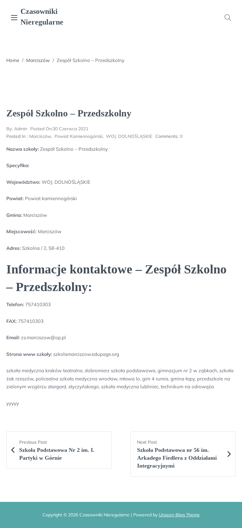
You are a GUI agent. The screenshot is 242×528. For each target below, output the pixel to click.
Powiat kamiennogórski (78, 136)
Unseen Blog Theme (179, 515)
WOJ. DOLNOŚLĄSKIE (129, 136)
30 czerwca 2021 (59, 129)
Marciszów (38, 60)
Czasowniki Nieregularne (41, 16)
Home (12, 60)
